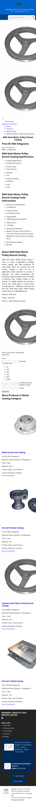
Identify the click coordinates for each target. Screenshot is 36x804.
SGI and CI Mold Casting (12, 681)
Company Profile (8, 728)
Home (8, 126)
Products (9, 129)
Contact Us (6, 734)
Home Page (6, 725)
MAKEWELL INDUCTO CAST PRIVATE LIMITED (20, 10)
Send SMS (19, 781)
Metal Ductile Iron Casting (13, 452)
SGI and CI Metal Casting (13, 528)
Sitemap (6, 736)
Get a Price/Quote (8, 147)
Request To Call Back (9, 124)
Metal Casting (11, 131)
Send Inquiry (9, 121)
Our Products (7, 731)
